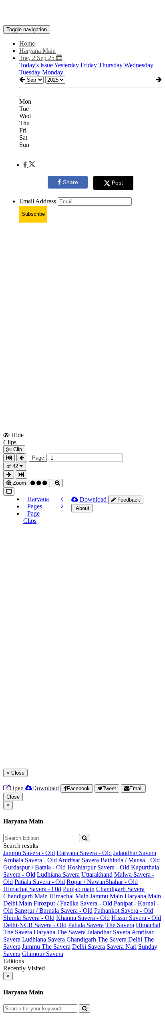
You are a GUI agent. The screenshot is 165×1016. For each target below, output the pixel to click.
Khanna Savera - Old (83, 917)
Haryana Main (143, 896)
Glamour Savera (42, 953)
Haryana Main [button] (37, 50)
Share (70, 182)
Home (27, 43)
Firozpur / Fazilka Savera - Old (73, 903)
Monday (52, 72)
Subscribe (33, 214)
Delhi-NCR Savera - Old (34, 925)
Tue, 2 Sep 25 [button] (37, 57)
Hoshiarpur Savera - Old (98, 867)
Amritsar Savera (78, 860)
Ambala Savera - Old (30, 860)
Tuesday (29, 72)
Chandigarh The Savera (96, 939)
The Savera (119, 925)
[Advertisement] (82, 311)
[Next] (62, 506)
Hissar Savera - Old (136, 917)
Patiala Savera (86, 925)
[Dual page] (8, 491)
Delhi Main (17, 903)
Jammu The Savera (46, 946)
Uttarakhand (97, 874)
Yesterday (66, 65)
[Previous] (62, 499)
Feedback (128, 500)
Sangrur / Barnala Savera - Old (53, 910)
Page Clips (31, 517)
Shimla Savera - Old (28, 917)
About (81, 508)
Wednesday (138, 65)
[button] (29, 164)
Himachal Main (69, 896)
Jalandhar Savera (134, 852)
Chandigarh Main (25, 896)
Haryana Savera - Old (84, 852)
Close (13, 797)
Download (93, 499)
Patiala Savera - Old (39, 881)
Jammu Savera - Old (29, 852)
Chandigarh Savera (120, 888)
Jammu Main (106, 896)
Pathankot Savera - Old (123, 910)
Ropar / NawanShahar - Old (102, 881)
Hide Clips (13, 438)
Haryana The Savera (60, 932)
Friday (88, 65)
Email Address (37, 201)
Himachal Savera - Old (32, 888)
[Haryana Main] (82, 13)
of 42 (13, 466)
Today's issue (36, 65)
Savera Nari (122, 946)
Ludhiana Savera (58, 874)
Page (38, 458)
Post (117, 182)
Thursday (111, 65)
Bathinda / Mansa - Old (130, 860)
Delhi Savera (88, 946)
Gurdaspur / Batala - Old (34, 867)
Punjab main (79, 888)
